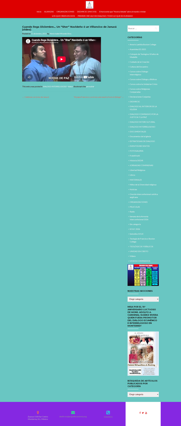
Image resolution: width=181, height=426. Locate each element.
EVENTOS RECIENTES (140, 146)
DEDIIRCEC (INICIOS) (86, 11)
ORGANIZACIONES (65, 11)
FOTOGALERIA (136, 151)
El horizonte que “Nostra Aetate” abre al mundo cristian (122, 11)
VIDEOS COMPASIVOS (140, 261)
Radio (132, 211)
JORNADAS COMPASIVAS (141, 165)
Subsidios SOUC (137, 234)
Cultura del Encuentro (139, 66)
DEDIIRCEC (135, 101)
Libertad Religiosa (137, 170)
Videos (70, 86)
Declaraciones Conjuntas (140, 97)
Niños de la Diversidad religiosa (143, 184)
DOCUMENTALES (138, 131)
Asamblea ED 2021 (138, 49)
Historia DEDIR (136, 160)
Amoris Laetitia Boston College (143, 44)
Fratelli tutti (135, 155)
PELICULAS (135, 207)
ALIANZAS (49, 11)
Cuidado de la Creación (139, 62)
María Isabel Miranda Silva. (61, 33)
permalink (90, 86)
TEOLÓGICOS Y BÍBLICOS (141, 246)
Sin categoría (135, 224)
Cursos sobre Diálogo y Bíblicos (143, 79)
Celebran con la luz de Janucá (35, 97)
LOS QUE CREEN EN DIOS (63, 16)
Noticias (133, 189)
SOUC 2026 (135, 229)
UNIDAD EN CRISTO (139, 251)
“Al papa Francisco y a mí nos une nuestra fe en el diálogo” (99, 97)
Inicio (39, 11)
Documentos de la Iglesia (140, 136)
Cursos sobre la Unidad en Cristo (143, 84)
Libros (132, 175)
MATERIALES (136, 180)
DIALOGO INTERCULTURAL (142, 122)
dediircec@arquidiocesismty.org (73, 416)
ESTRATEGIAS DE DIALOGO (142, 141)
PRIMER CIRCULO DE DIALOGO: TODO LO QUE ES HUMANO (105, 16)
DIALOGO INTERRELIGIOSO (55, 86)
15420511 (108, 417)
